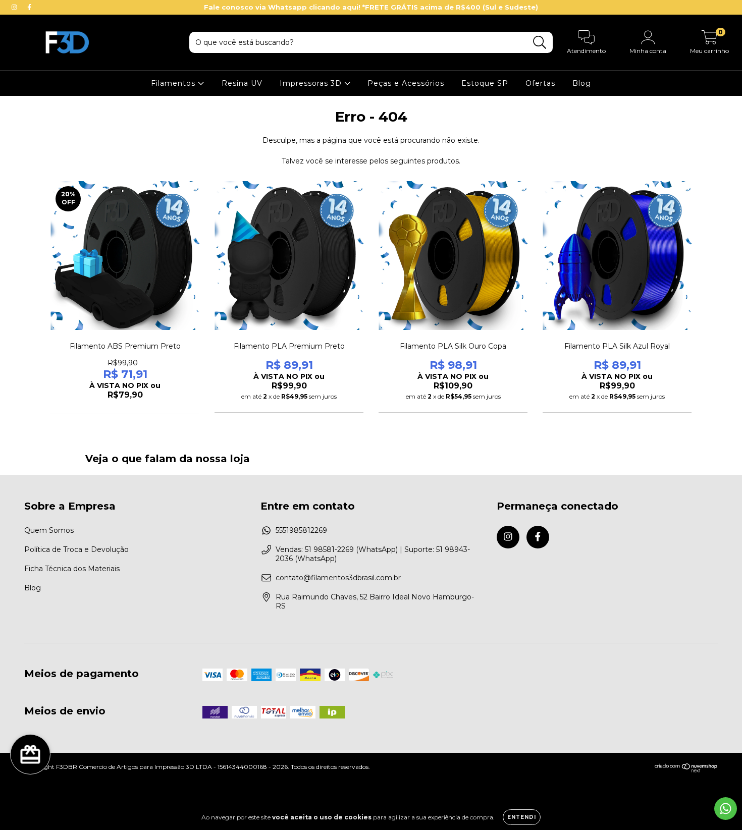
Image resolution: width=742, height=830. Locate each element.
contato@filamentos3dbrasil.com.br (338, 577)
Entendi (521, 817)
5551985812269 (301, 530)
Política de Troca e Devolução (76, 549)
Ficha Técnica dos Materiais (72, 568)
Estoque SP (484, 83)
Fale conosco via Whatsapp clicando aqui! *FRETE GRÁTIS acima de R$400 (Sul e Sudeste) (371, 7)
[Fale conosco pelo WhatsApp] (725, 808)
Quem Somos (49, 530)
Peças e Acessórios (405, 83)
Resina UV (242, 83)
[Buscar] (540, 42)
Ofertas (540, 83)
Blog (581, 83)
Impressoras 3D (312, 83)
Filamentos (174, 83)
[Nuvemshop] (686, 770)
